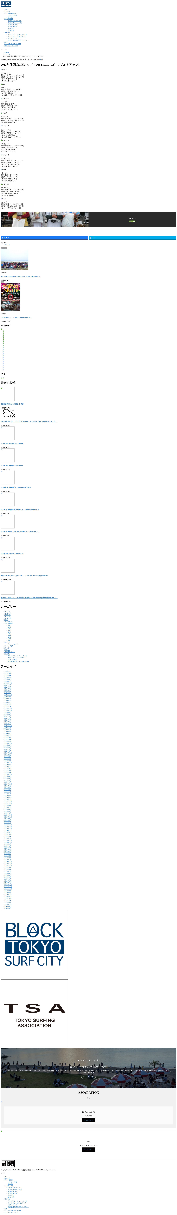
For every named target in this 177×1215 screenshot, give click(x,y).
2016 (9, 632)
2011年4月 (7, 877)
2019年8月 (7, 755)
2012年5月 (7, 852)
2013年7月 (7, 830)
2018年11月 (8, 762)
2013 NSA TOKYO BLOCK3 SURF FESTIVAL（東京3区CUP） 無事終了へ (20, 276)
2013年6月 (7, 832)
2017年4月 (7, 782)
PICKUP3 (7, 615)
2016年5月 (7, 794)
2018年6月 (7, 768)
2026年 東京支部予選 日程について (12, 554)
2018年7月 (7, 766)
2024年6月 (7, 698)
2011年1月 (7, 883)
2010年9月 (7, 891)
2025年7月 (7, 685)
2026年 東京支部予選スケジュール (12, 465)
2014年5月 (7, 823)
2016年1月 (7, 799)
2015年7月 (7, 807)
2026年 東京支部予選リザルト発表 (12, 443)
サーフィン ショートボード (17, 34)
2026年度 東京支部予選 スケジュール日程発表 (16, 487)
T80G (6, 620)
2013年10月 (8, 828)
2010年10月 (8, 889)
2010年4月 (7, 900)
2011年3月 (7, 879)
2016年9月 (7, 786)
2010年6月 (7, 896)
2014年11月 (8, 815)
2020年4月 (7, 747)
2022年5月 (7, 729)
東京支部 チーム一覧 (15, 23)
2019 (9, 637)
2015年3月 (7, 813)
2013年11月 (8, 826)
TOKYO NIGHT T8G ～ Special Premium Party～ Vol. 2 (16, 317)
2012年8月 (7, 846)
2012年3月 (7, 856)
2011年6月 (7, 873)
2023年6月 (7, 714)
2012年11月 (8, 840)
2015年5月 (7, 811)
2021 (9, 640)
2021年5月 (7, 739)
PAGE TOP (171, 1176)
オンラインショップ (11, 1212)
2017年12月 (8, 774)
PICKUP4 (7, 616)
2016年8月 (7, 788)
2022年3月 (7, 731)
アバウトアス (8, 621)
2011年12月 (8, 861)
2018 (9, 635)
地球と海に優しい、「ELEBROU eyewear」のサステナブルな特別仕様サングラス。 (28, 421)
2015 (9, 630)
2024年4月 (7, 702)
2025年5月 (7, 689)
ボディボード (12, 38)
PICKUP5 (7, 618)
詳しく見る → (88, 1120)
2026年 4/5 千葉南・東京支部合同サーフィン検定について (20, 531)
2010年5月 (7, 898)
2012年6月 (7, 850)
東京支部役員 (12, 26)
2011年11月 (8, 863)
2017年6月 (7, 778)
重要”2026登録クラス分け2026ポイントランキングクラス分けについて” (24, 576)
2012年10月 (8, 842)
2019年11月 (8, 753)
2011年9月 (7, 867)
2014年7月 (7, 819)
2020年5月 (7, 745)
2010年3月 (7, 902)
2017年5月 (7, 780)
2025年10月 (8, 683)
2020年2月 (7, 751)
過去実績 (7, 654)
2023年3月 (7, 720)
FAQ (5, 1209)
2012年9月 (7, 844)
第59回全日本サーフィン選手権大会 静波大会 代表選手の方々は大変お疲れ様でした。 (29, 598)
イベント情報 (12, 15)
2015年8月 (7, 805)
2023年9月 (7, 712)
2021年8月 (7, 733)
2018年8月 (7, 764)
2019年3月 (7, 761)
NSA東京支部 (8, 1185)
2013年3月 (7, 836)
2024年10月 (8, 695)
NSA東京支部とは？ (14, 21)
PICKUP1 (7, 611)
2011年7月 (7, 871)
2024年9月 (7, 697)
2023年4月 (7, 718)
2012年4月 (7, 854)
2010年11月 (8, 887)
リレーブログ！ (13, 644)
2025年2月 (7, 693)
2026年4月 (7, 677)
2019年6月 (7, 759)
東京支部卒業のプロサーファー (18, 40)
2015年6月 (7, 809)
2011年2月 (7, 881)
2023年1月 (7, 724)
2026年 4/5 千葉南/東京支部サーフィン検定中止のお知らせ (20, 509)
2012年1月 (7, 859)
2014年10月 (8, 817)
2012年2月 (7, 858)
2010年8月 (7, 892)
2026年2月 (7, 681)
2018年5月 (7, 770)
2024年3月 (7, 704)
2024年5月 (7, 700)
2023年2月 (7, 722)
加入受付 (11, 28)
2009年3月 (7, 906)
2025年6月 (7, 687)
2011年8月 (7, 869)
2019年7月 (7, 757)
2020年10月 (8, 743)
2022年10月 (8, 726)
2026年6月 (7, 673)
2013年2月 (7, 838)
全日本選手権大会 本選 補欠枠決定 (12, 404)
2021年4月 (7, 741)
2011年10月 (8, 865)
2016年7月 (7, 790)
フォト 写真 (8, 646)
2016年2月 (7, 797)
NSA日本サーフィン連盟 (12, 1210)
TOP (5, 1176)
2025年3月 (7, 691)
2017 (9, 634)
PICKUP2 (7, 613)
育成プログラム (9, 652)
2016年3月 (7, 795)
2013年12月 (8, 825)
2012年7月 (7, 848)
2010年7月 (7, 894)
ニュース (40, 59)
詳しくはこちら (88, 1076)
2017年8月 (7, 776)
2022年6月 (7, 728)
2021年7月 (7, 735)
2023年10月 (8, 710)
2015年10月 (8, 803)
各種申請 (11, 30)
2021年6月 (7, 737)
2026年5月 (7, 675)
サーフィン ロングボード (17, 36)
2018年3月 (7, 772)
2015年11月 (8, 801)
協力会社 (7, 650)
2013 (9, 627)
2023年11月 (8, 708)
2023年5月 (7, 716)
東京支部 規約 (12, 24)
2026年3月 (7, 679)
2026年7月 (7, 671)
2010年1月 (7, 904)
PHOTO (10, 17)
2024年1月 (7, 706)
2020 (9, 639)
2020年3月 (7, 749)
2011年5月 (7, 875)
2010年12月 (8, 885)
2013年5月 (7, 834)
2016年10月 (8, 784)
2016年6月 (7, 792)
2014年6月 (7, 821)
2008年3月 (7, 908)
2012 (9, 625)
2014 (9, 629)
